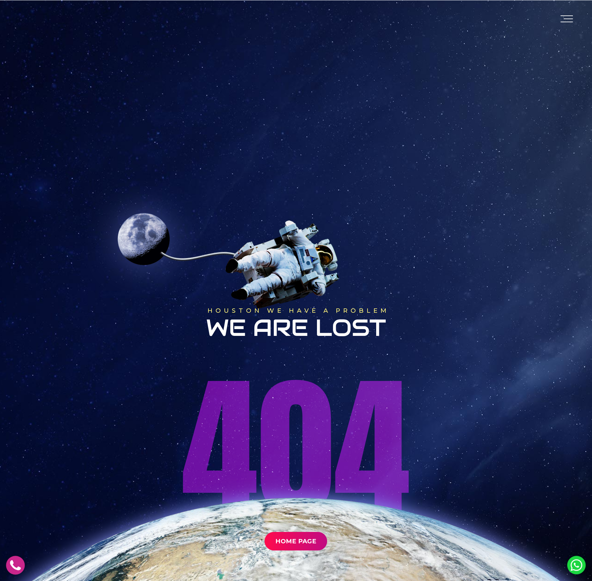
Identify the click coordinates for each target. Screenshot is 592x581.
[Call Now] (15, 573)
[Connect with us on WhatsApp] (576, 572)
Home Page (295, 541)
